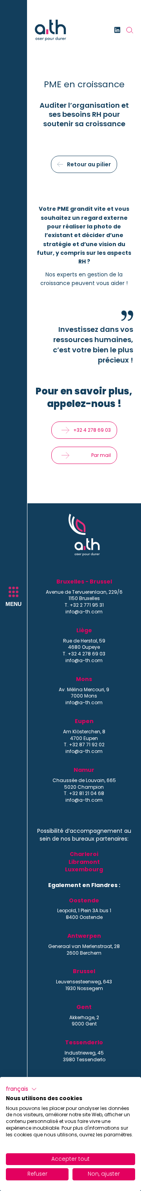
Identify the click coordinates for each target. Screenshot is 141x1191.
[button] (21, 1089)
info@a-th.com (84, 612)
